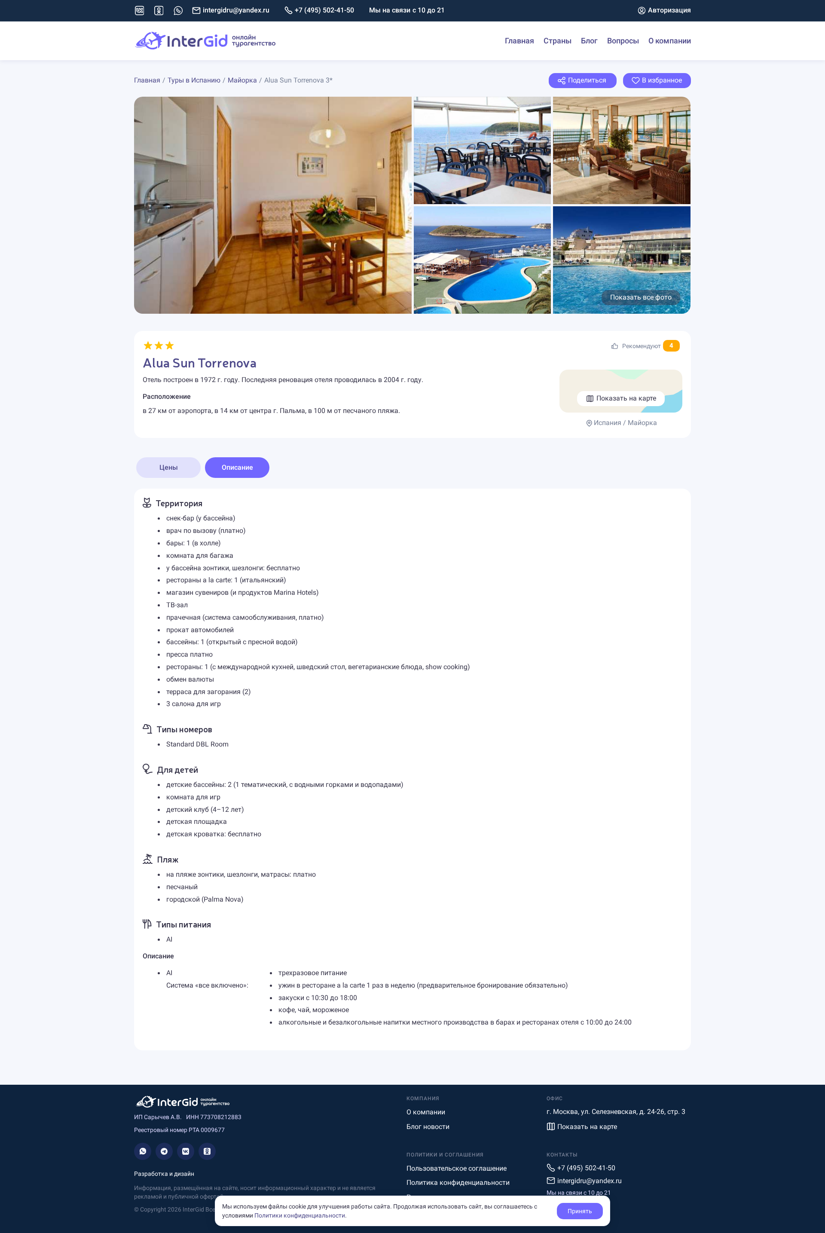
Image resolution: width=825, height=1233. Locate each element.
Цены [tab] (168, 467)
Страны (557, 40)
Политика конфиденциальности (458, 1182)
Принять (580, 1211)
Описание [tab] (237, 467)
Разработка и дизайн (164, 1173)
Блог (589, 40)
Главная (519, 40)
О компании (669, 40)
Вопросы (623, 40)
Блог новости (427, 1127)
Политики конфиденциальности (299, 1215)
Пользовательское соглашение (456, 1168)
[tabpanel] (412, 769)
